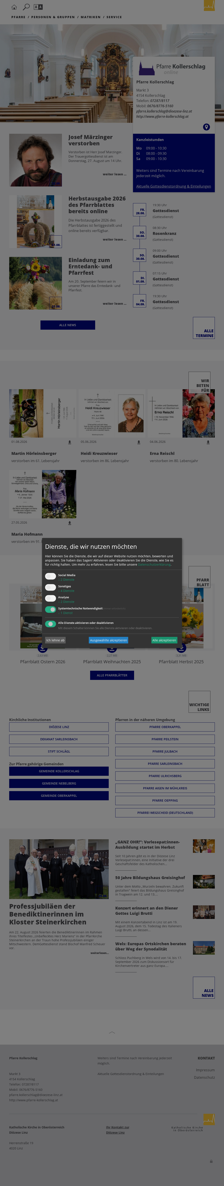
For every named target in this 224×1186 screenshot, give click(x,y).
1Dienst (65, 613)
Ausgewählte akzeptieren (108, 640)
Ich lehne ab (55, 640)
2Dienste (66, 579)
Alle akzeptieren (164, 640)
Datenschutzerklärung (154, 564)
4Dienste (66, 591)
